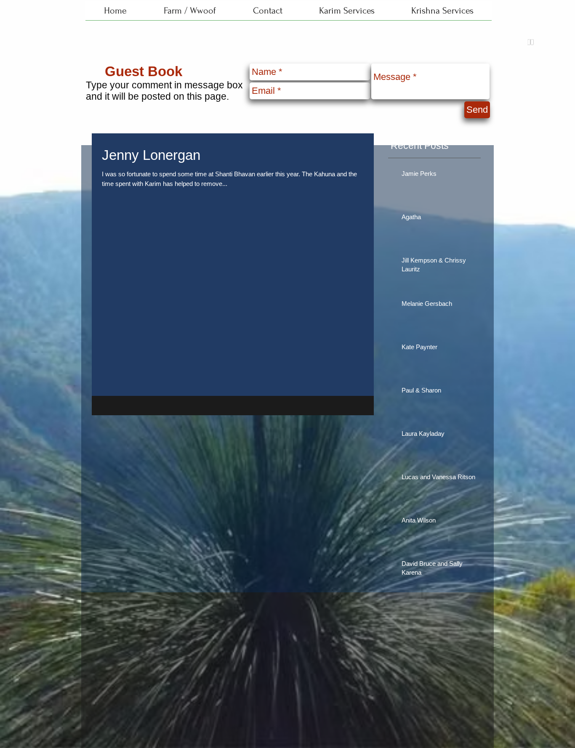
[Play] (530, 42)
